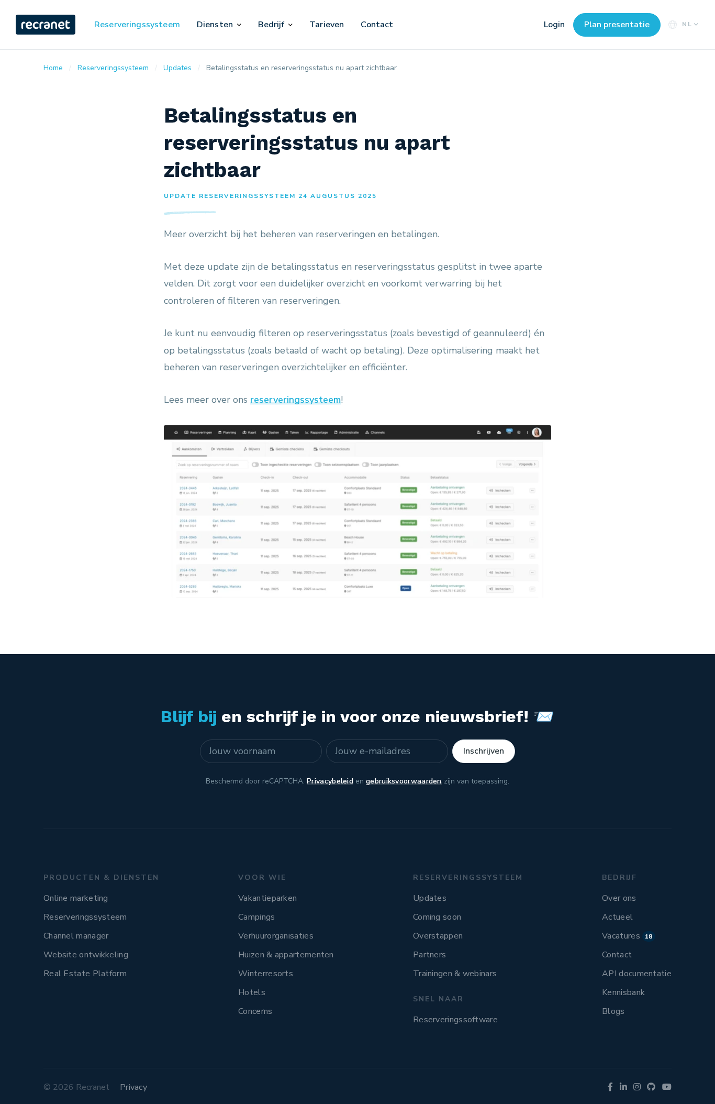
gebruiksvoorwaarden (404, 781)
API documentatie (637, 973)
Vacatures (627, 936)
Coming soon (437, 917)
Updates (429, 898)
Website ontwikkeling (85, 955)
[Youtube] (667, 1087)
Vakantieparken (267, 898)
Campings (256, 917)
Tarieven (326, 24)
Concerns (255, 1011)
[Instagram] (637, 1087)
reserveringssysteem (295, 399)
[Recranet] (46, 24)
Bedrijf (271, 24)
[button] (239, 24)
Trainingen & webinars (455, 973)
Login (554, 24)
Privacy (133, 1087)
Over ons (619, 898)
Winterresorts (265, 973)
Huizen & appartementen (286, 955)
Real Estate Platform (85, 973)
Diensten (215, 24)
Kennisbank (623, 992)
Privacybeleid (330, 781)
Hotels (251, 992)
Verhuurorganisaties (276, 936)
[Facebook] (610, 1087)
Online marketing (75, 898)
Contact (377, 24)
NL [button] (687, 24)
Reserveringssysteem (137, 24)
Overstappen (438, 936)
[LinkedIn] (623, 1087)
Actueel (617, 917)
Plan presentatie (617, 24)
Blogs (613, 1011)
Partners (429, 955)
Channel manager (76, 936)
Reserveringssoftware (455, 1019)
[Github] (651, 1087)
